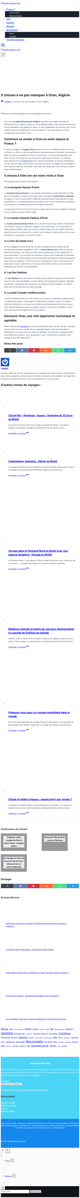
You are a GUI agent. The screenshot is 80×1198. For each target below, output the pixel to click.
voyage (64, 1046)
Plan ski (11, 33)
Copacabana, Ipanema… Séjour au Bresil (32, 461)
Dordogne (14, 1037)
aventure (42, 1029)
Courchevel (69, 1125)
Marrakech (24, 326)
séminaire (8, 1046)
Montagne (8, 1176)
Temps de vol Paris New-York (37, 1123)
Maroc (3, 1042)
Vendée (53, 1046)
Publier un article (8, 1103)
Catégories (5, 1081)
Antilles (27, 1029)
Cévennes (5, 1037)
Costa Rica (53, 1034)
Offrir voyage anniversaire (9, 1125)
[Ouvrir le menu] (3, 54)
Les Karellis (12, 36)
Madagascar (67, 1037)
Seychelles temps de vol (40, 1125)
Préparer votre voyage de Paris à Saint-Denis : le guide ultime (14, 841)
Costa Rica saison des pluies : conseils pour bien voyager (30, 950)
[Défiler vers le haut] (3, 1150)
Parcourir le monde (9, 1105)
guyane (36, 1037)
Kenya (60, 1037)
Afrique (4, 1029)
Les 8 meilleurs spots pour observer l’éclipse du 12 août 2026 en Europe (36, 1019)
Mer (8, 19)
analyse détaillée (18, 1029)
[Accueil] (2, 102)
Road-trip (75, 1042)
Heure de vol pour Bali (9, 1123)
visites (59, 1046)
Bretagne (69, 1029)
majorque (74, 1037)
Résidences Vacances (15, 16)
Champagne (29, 1034)
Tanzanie (15, 1046)
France (7, 1161)
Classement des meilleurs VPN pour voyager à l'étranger (24, 1090)
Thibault (4, 368)
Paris (55, 1042)
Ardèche (35, 1029)
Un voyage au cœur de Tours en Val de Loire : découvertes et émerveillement (13, 862)
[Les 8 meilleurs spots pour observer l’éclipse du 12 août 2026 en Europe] (40, 1006)
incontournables (47, 1037)
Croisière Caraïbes (58, 1127)
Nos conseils (34, 1041)
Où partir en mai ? (30, 1127)
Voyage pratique (15, 39)
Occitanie (48, 1042)
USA (28, 1046)
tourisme (22, 1046)
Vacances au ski (40, 1045)
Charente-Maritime (40, 1034)
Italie (55, 1037)
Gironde (31, 1037)
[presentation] (42, 399)
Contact (4, 1108)
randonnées (68, 1042)
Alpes (11, 1029)
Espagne (23, 1037)
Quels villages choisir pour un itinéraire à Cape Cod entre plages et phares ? (37, 973)
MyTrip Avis (74, 1123)
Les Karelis (19, 1127)
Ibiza (40, 1037)
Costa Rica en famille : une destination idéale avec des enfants (32, 996)
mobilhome (10, 1042)
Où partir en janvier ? (44, 1127)
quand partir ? (22, 1123)
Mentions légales (8, 1111)
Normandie (20, 1042)
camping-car (19, 1034)
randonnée (61, 1042)
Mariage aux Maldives (56, 1125)
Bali (52, 1029)
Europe (10, 22)
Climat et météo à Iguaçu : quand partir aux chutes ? (40, 799)
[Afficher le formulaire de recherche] (3, 45)
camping (7, 1033)
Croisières (65, 1033)
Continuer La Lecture (18, 433)
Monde (10, 26)
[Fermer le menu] (1, 1155)
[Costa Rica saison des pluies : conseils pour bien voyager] (40, 937)
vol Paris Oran (27, 161)
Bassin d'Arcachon (59, 1029)
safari (3, 1046)
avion (47, 1029)
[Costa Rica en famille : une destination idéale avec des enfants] (40, 983)
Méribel (76, 1125)
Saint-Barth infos (25, 1125)
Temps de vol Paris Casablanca (58, 1123)
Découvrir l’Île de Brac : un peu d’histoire (54, 838)
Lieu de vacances (14, 13)
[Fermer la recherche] (3, 1188)
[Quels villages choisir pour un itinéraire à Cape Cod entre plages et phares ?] (40, 960)
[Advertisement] (40, 75)
